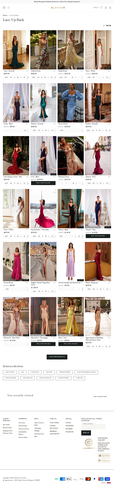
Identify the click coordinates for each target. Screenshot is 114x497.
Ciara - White (8, 230)
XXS (7, 130)
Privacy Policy (23, 426)
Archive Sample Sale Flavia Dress (69, 283)
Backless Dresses (10, 378)
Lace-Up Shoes (9, 372)
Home (5, 15)
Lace (22, 372)
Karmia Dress (8, 283)
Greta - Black (8, 124)
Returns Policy (7, 428)
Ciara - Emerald (9, 71)
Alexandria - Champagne (39, 338)
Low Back (49, 372)
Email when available (43, 183)
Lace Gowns (35, 372)
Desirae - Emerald (37, 124)
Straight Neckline (45, 378)
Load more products (57, 357)
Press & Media (23, 437)
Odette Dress (35, 71)
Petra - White (90, 71)
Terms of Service (24, 429)
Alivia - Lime (62, 338)
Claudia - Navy (91, 230)
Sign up (86, 433)
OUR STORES (54, 423)
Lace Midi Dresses (63, 378)
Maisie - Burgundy (92, 283)
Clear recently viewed (100, 396)
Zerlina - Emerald (92, 124)
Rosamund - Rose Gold (11, 338)
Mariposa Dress (63, 177)
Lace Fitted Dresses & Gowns (86, 372)
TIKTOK (68, 423)
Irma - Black (35, 177)
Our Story (22, 423)
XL (79, 77)
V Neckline (79, 378)
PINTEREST (69, 429)
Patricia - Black (63, 230)
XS (12, 130)
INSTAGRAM (70, 426)
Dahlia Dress (62, 71)
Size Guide (6, 425)
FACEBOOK (69, 432)
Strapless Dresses (64, 372)
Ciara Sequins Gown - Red (13, 177)
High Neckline (27, 378)
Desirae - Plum (91, 177)
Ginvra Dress (62, 124)
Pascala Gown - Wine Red (40, 230)
